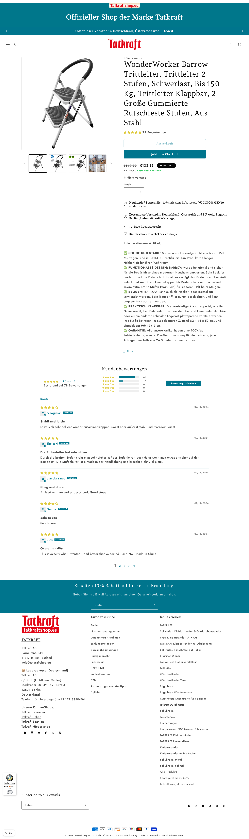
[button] (8, 44)
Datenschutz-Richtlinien (105, 638)
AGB (143, 835)
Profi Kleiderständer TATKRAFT (179, 638)
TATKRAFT (166, 625)
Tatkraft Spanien (32, 722)
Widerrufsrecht (103, 835)
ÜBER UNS (97, 668)
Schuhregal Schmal (172, 766)
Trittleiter (165, 668)
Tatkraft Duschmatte (172, 705)
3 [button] (125, 566)
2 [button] (120, 566)
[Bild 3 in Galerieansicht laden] (78, 163)
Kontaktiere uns (100, 674)
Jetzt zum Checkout (164, 154)
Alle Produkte (168, 772)
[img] (49, 407)
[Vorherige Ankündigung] (6, 30)
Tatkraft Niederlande (35, 726)
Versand (154, 835)
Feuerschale (167, 717)
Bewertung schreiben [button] (183, 383)
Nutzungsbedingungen (105, 631)
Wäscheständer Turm (173, 680)
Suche (95, 625)
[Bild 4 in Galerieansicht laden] (97, 163)
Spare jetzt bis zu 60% (174, 778)
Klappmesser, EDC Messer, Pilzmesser (184, 729)
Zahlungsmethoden (102, 644)
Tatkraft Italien (31, 717)
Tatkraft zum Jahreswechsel (177, 784)
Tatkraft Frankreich (34, 712)
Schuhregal (167, 711)
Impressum (97, 662)
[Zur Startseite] (124, 6)
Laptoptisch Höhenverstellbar (178, 662)
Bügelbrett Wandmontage (176, 692)
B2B (93, 680)
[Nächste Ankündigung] (242, 30)
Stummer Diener (170, 656)
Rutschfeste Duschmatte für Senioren (183, 699)
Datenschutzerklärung (126, 835)
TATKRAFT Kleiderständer (176, 735)
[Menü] (14, 774)
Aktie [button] (130, 351)
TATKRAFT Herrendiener (175, 741)
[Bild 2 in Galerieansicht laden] (58, 163)
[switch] (10, 792)
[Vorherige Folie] (24, 163)
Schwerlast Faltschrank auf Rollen (181, 650)
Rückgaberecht (100, 656)
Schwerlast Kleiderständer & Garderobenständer (190, 631)
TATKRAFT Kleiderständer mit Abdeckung (186, 644)
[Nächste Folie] (111, 163)
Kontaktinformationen (173, 835)
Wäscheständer (169, 674)
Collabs (95, 692)
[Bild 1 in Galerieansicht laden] (38, 163)
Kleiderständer (169, 747)
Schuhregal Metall (171, 760)
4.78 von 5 (67, 381)
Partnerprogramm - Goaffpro (109, 686)
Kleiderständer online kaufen (178, 753)
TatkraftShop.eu (83, 835)
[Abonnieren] (154, 605)
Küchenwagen (169, 723)
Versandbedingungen (104, 650)
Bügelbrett (166, 686)
